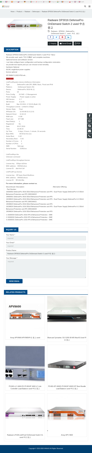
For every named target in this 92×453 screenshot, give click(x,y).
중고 (77, 33)
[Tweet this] (56, 37)
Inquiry (53, 43)
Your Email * (10, 242)
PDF (78, 43)
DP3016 (62, 31)
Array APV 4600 (67, 435)
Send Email (66, 43)
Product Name (11, 250)
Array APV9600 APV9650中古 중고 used (25, 338)
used (68, 33)
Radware (54, 31)
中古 (73, 33)
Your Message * (11, 258)
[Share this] (50, 37)
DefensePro (70, 31)
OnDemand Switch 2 (58, 33)
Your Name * (10, 235)
